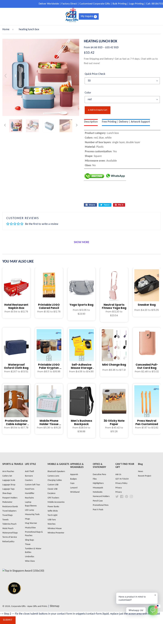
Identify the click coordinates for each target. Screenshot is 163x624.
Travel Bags (7, 515)
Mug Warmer (31, 523)
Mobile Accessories (56, 502)
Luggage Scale (8, 480)
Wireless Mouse (55, 528)
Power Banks (53, 506)
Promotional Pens (100, 505)
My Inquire (88, 16)
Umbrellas (29, 556)
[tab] (91, 122)
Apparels (74, 474)
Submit (8, 620)
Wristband (74, 492)
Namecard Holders (101, 496)
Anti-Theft (29, 471)
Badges (73, 479)
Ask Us (118, 474)
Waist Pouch (7, 528)
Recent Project (144, 476)
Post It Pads (98, 509)
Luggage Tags (8, 489)
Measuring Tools (32, 514)
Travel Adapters (9, 511)
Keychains (29, 498)
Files (95, 479)
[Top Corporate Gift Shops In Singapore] (23, 570)
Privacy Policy (121, 483)
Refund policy (8, 541)
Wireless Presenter (56, 533)
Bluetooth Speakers (56, 471)
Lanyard (73, 488)
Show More (81, 242)
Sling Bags (29, 540)
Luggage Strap (8, 485)
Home (5, 29)
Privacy (118, 488)
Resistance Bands (10, 506)
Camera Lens (53, 476)
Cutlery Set (7, 476)
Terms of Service (9, 537)
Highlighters (98, 483)
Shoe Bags (6, 493)
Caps (72, 483)
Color (88, 92)
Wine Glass (30, 561)
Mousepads (98, 488)
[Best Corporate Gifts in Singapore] (14, 598)
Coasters (29, 480)
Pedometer (7, 502)
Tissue (27, 544)
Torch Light (52, 515)
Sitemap (54, 606)
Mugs (27, 519)
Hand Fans (29, 489)
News (140, 471)
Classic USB (52, 489)
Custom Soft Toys (32, 485)
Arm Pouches (8, 471)
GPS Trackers (53, 498)
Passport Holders (9, 498)
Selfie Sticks (53, 511)
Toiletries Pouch (9, 524)
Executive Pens (99, 474)
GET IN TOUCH (122, 479)
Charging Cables (55, 480)
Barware (29, 476)
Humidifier (29, 493)
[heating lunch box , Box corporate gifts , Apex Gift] (15, 125)
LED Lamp (29, 510)
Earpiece (51, 493)
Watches (51, 524)
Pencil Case (98, 501)
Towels (5, 520)
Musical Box (30, 528)
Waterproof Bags (10, 533)
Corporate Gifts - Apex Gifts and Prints (29, 606)
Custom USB (53, 485)
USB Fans (52, 520)
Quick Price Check (95, 74)
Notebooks (97, 492)
